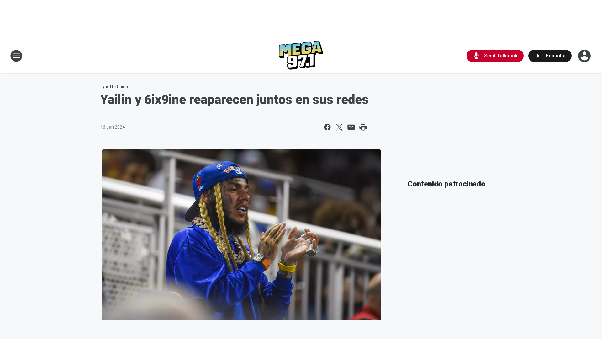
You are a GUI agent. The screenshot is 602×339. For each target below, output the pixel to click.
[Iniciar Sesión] (585, 56)
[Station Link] (301, 56)
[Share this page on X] (339, 127)
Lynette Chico (114, 86)
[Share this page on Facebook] (327, 127)
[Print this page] (363, 127)
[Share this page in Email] (351, 127)
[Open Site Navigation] (16, 56)
